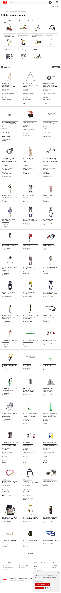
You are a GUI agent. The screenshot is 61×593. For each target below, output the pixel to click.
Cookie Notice (39, 581)
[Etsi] (50, 2)
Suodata (56, 67)
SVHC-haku (36, 568)
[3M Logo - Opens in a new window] (4, 2)
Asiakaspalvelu (54, 565)
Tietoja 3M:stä (5, 565)
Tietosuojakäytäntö (23, 578)
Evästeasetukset (33, 578)
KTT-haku (35, 566)
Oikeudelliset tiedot (12, 578)
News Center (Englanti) (23, 565)
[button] (50, 588)
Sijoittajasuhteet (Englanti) (8, 567)
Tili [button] (55, 6)
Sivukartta (54, 567)
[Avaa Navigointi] (57, 2)
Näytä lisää (30, 553)
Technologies (5, 569)
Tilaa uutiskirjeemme (22, 567)
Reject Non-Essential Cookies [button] (42, 584)
